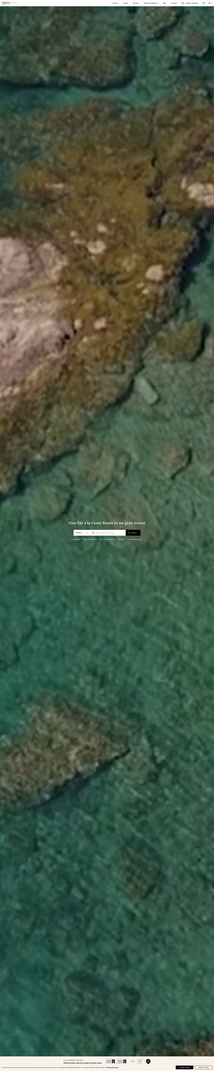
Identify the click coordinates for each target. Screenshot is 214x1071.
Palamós (121, 539)
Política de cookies (113, 1067)
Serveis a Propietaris (150, 3)
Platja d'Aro (76, 539)
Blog (164, 3)
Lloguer (125, 3)
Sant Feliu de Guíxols (134, 539)
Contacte (174, 3)
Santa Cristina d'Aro (90, 539)
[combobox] (108, 533)
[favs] (203, 3)
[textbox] (110, 533)
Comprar (115, 3)
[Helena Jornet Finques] (8, 3)
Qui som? (136, 3)
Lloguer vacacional (192, 3)
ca (209, 3)
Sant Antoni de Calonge (108, 539)
